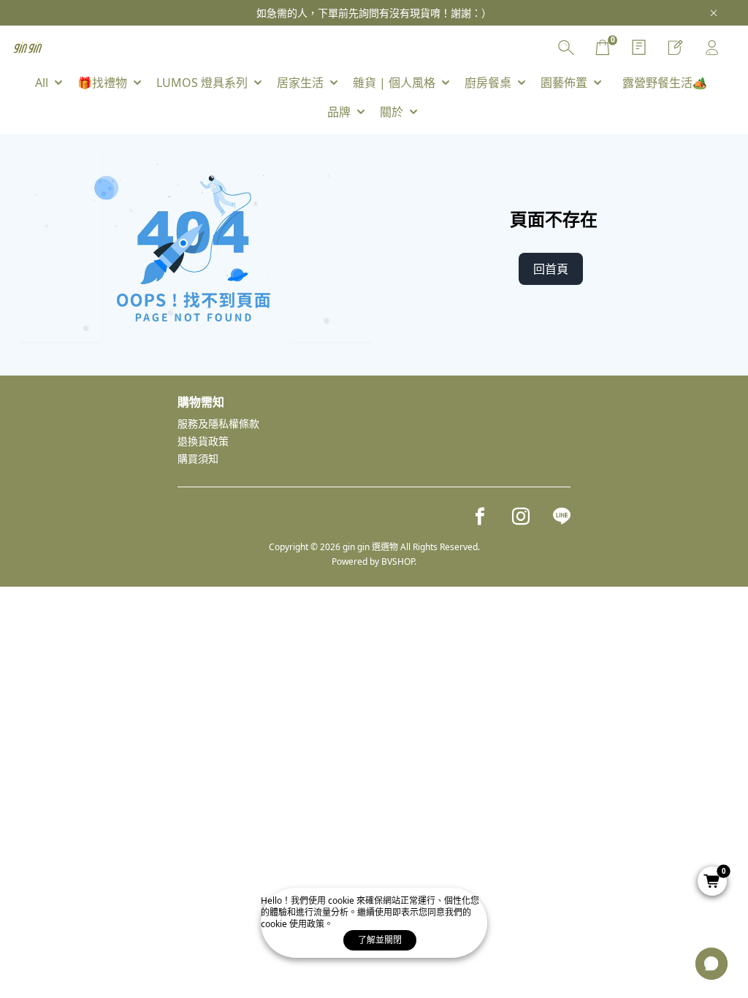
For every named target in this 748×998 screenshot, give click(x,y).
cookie (342, 900)
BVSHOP (397, 561)
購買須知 (198, 458)
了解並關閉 (380, 940)
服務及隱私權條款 (218, 423)
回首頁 (550, 269)
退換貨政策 (203, 441)
